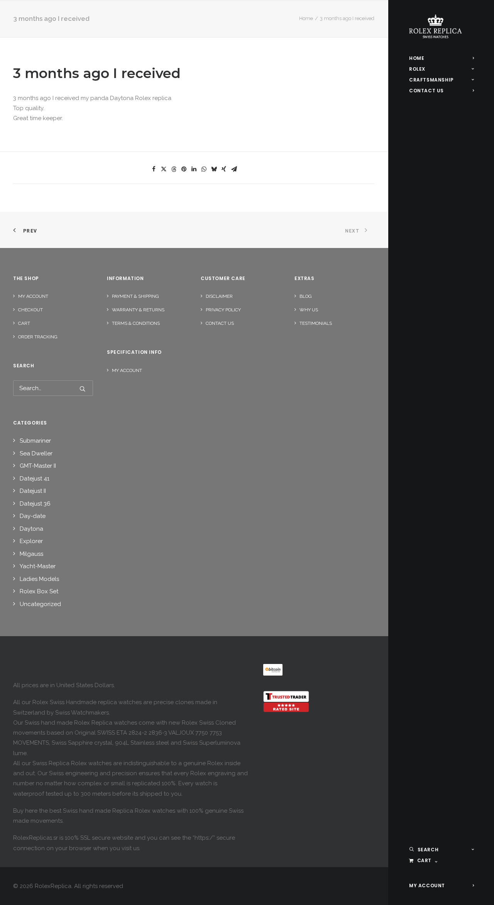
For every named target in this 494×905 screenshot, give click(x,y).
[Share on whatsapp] (203, 169)
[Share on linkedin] (193, 169)
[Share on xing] (223, 169)
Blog (305, 296)
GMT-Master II (38, 465)
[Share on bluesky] (213, 169)
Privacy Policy (223, 309)
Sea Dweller (36, 453)
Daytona (31, 528)
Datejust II (33, 490)
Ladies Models (39, 579)
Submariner (35, 440)
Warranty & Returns (138, 309)
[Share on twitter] (163, 169)
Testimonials (315, 323)
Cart (24, 323)
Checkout (30, 309)
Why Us (308, 309)
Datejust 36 (35, 503)
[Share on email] (234, 169)
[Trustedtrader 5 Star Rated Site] (286, 701)
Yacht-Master (38, 566)
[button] (82, 388)
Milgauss (31, 553)
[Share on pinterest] (183, 169)
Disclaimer (219, 296)
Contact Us (220, 323)
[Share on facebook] (153, 169)
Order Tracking (38, 337)
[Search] (53, 388)
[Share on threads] (173, 169)
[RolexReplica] (441, 26)
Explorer (31, 541)
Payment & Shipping (135, 296)
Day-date (33, 516)
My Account (33, 296)
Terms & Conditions (136, 323)
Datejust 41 (34, 478)
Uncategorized (40, 604)
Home (306, 18)
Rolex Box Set (39, 591)
